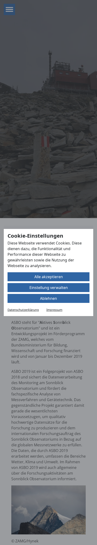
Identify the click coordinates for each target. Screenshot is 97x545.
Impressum (54, 310)
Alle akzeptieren (48, 276)
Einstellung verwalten (48, 287)
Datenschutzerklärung (23, 310)
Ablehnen (48, 298)
